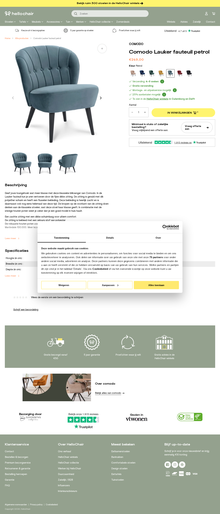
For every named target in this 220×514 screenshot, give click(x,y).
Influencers (64, 485)
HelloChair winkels (68, 457)
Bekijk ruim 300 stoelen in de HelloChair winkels (108, 3)
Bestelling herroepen (16, 474)
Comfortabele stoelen (123, 462)
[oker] (161, 73)
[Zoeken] (75, 13)
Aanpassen (108, 285)
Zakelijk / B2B (65, 480)
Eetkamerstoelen (120, 451)
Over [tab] (158, 237)
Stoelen (9, 21)
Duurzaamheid (66, 474)
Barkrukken (117, 457)
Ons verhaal (64, 451)
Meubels (36, 21)
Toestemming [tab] (61, 237)
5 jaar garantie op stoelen (82, 30)
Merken (80, 21)
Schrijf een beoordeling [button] (25, 309)
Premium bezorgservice (18, 462)
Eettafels (116, 474)
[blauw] (142, 73)
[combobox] (110, 13)
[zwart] (189, 73)
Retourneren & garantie (17, 468)
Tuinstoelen (117, 480)
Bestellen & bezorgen (16, 457)
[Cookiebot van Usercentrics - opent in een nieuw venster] (165, 227)
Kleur (135, 66)
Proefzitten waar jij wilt (129, 30)
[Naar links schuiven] (13, 98)
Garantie (9, 480)
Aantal (132, 105)
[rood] (180, 73)
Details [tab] (110, 237)
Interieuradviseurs (67, 491)
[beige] (133, 73)
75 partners (156, 257)
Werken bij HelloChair (69, 468)
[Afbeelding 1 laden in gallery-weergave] (22, 164)
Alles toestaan (156, 285)
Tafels (22, 21)
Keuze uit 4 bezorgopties (33, 30)
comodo (136, 44)
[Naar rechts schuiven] (101, 98)
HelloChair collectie (100, 21)
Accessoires (53, 21)
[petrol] (170, 73)
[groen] (152, 73)
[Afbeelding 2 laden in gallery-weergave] (45, 164)
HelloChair (25, 509)
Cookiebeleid (100, 268)
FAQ (7, 485)
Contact (9, 451)
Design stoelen (119, 468)
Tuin (68, 21)
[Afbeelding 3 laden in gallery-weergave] (68, 164)
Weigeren (63, 285)
